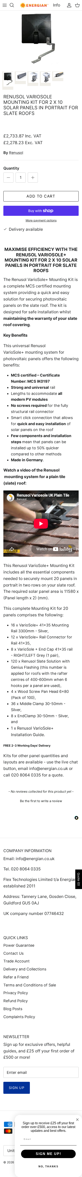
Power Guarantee (18, 945)
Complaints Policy (19, 1017)
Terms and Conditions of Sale (29, 985)
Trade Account (16, 961)
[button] (41, 800)
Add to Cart (41, 196)
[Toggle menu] (4, 5)
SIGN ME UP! (48, 1154)
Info (56, 5)
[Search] (14, 5)
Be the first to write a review (41, 801)
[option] (41, 40)
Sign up (16, 1088)
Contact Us (13, 953)
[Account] (68, 5)
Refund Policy (15, 1001)
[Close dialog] (77, 1119)
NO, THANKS (48, 1166)
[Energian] (34, 5)
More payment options (41, 220)
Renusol (16, 152)
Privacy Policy (15, 993)
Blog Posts (12, 1009)
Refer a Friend (16, 977)
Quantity (11, 168)
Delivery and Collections (24, 969)
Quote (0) (79, 879)
